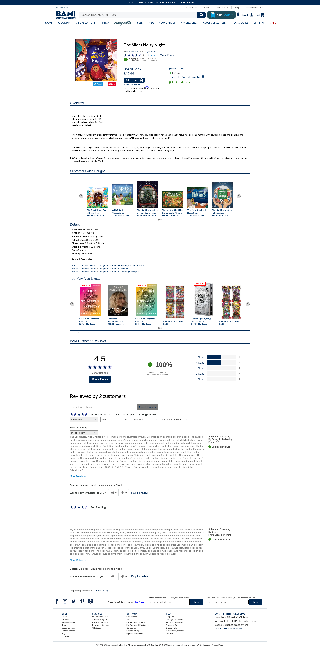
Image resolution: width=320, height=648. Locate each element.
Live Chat (139, 602)
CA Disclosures (203, 645)
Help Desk (170, 616)
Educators (191, 7)
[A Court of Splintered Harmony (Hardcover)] (90, 300)
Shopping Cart (172, 625)
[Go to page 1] (159, 220)
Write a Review (167, 55)
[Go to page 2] (161, 219)
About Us (130, 619)
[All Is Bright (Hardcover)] (122, 194)
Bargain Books (68, 628)
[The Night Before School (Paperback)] (222, 195)
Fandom (66, 636)
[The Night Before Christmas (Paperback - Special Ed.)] (148, 194)
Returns (169, 633)
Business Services (100, 622)
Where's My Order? (175, 630)
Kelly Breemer (150, 51)
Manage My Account (175, 619)
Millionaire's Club (255, 7)
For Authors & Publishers (137, 625)
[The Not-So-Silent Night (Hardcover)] (172, 199)
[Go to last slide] (81, 196)
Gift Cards (223, 7)
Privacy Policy (218, 645)
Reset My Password (175, 622)
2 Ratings (152, 55)
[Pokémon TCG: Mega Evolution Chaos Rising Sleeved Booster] (175, 302)
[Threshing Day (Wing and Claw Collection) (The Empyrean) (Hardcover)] (203, 299)
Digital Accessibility (135, 633)
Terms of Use (189, 645)
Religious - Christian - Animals (114, 268)
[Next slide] (239, 196)
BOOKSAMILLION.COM (156, 645)
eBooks (65, 619)
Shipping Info (171, 628)
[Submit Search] (202, 15)
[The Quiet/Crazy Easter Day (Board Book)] (98, 197)
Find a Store (131, 616)
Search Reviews (147, 406)
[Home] (64, 15)
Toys (64, 633)
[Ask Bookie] (221, 15)
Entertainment (68, 630)
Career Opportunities (136, 622)
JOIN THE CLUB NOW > (230, 628)
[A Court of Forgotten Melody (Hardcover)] (146, 300)
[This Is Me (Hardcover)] (118, 300)
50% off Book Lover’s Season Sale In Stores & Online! (162, 2)
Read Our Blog (132, 630)
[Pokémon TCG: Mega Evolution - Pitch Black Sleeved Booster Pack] (231, 302)
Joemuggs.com (175, 645)
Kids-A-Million (68, 622)
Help (237, 7)
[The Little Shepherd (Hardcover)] (197, 197)
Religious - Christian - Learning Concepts (119, 271)
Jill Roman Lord (133, 51)
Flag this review (139, 492)
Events (207, 7)
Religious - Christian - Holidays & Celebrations (122, 265)
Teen (64, 625)
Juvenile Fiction (88, 265)
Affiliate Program (100, 619)
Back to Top (102, 590)
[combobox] (144, 15)
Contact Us (131, 628)
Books (75, 265)
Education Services (100, 625)
